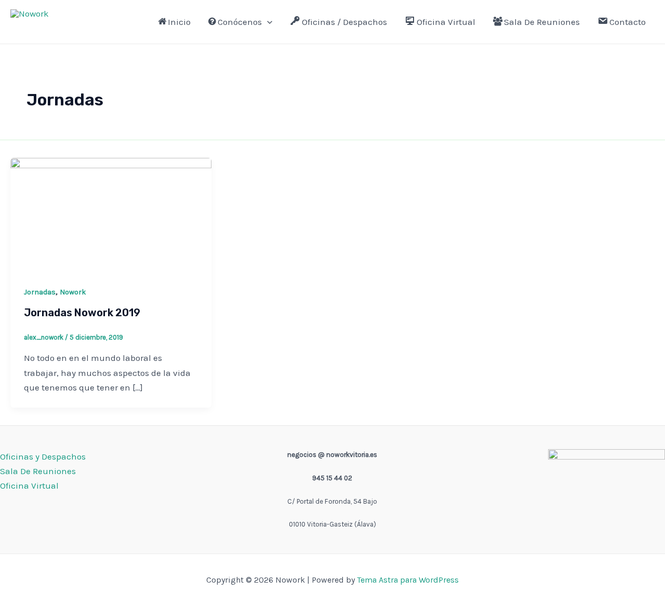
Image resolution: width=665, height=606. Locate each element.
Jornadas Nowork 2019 (82, 312)
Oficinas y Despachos (43, 456)
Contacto (627, 22)
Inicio (179, 22)
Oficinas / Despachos (344, 22)
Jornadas (40, 292)
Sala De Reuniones (542, 22)
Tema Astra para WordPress (408, 580)
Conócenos (240, 22)
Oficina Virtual (446, 22)
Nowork (35, 26)
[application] (267, 22)
